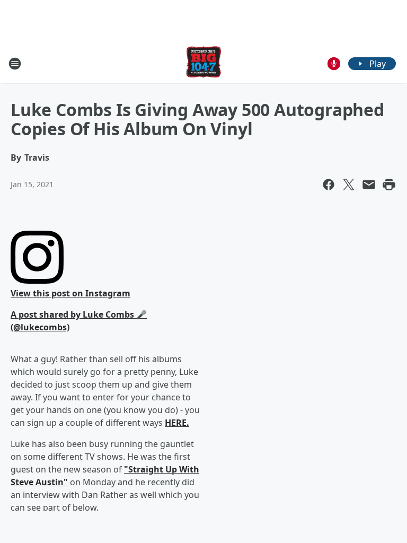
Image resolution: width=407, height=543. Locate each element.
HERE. (177, 422)
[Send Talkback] (334, 63)
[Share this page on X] (348, 184)
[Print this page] (389, 184)
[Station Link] (203, 63)
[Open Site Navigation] (14, 63)
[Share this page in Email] (368, 184)
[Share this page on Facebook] (328, 184)
